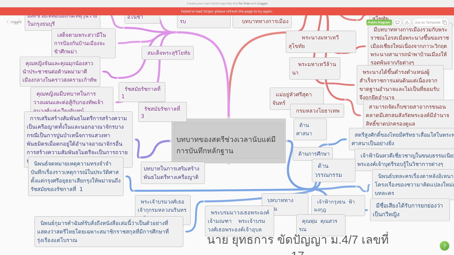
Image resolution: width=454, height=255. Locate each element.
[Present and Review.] (397, 22)
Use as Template (428, 22)
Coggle (262, 3)
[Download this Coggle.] (407, 22)
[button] (444, 246)
